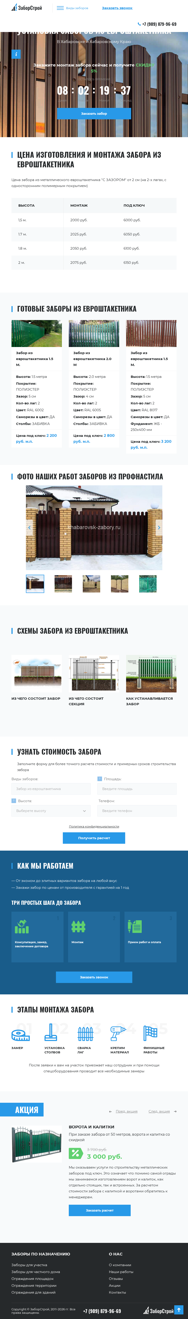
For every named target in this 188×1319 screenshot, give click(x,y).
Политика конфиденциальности (94, 826)
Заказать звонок (94, 977)
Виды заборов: (24, 779)
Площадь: (112, 779)
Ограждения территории (33, 1286)
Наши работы (121, 1272)
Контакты (117, 1292)
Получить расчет (94, 838)
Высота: (25, 801)
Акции (114, 1286)
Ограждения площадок (32, 1279)
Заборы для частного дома (35, 1272)
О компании (120, 1265)
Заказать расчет (99, 1210)
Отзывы (116, 1279)
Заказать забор (94, 114)
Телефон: (107, 801)
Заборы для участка (29, 1265)
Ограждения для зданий (33, 1292)
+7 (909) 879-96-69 (159, 24)
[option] (94, 527)
